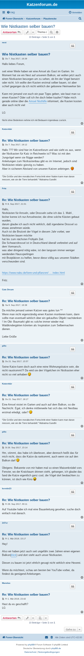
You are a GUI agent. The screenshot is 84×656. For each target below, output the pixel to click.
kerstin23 (6, 488)
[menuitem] (11, 12)
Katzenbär (7, 129)
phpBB (31, 645)
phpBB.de (56, 648)
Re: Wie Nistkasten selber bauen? (26, 140)
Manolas (6, 583)
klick (14, 555)
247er (5, 523)
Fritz (4, 188)
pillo (4, 346)
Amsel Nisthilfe (38, 101)
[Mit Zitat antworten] (72, 45)
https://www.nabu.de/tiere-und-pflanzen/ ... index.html (33, 272)
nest (4, 42)
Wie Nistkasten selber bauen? (28, 26)
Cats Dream (8, 289)
